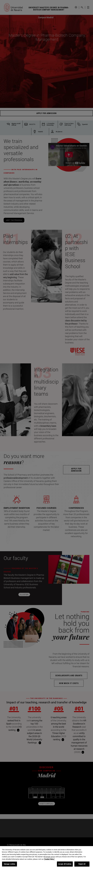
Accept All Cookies (64, 864)
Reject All (81, 864)
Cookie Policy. (49, 859)
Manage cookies (9, 864)
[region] (46, 857)
